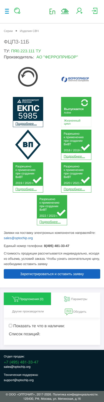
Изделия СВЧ (29, 31)
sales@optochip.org (18, 238)
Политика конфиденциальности (75, 394)
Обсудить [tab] (79, 311)
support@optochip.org (19, 380)
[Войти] (94, 13)
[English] (54, 11)
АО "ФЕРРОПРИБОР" (57, 57)
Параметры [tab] (79, 299)
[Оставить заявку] (65, 11)
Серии (8, 31)
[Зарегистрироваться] (79, 13)
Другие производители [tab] (28, 311)
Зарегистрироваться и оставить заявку (52, 274)
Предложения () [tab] (31, 299)
